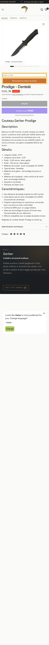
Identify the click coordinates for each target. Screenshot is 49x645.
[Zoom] (43, 24)
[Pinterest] (17, 234)
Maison (5, 18)
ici (41, 220)
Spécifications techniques (12, 227)
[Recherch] (42, 9)
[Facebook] (11, 234)
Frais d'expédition (17, 94)
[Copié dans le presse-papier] (24, 234)
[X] (14, 234)
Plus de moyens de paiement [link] (24, 115)
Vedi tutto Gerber (15, 287)
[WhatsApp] (20, 234)
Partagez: (5, 234)
